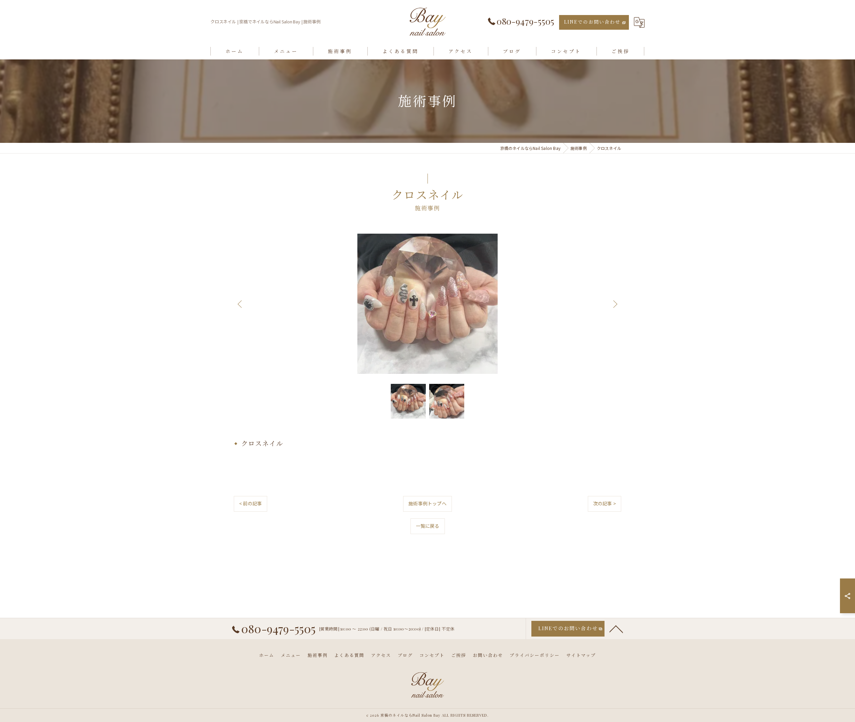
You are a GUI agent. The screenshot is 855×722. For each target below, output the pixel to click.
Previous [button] (240, 303)
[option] (427, 304)
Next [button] (614, 303)
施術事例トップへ (427, 503)
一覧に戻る (428, 525)
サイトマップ (581, 655)
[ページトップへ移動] (616, 628)
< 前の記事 (250, 503)
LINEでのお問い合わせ (592, 22)
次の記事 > (604, 503)
